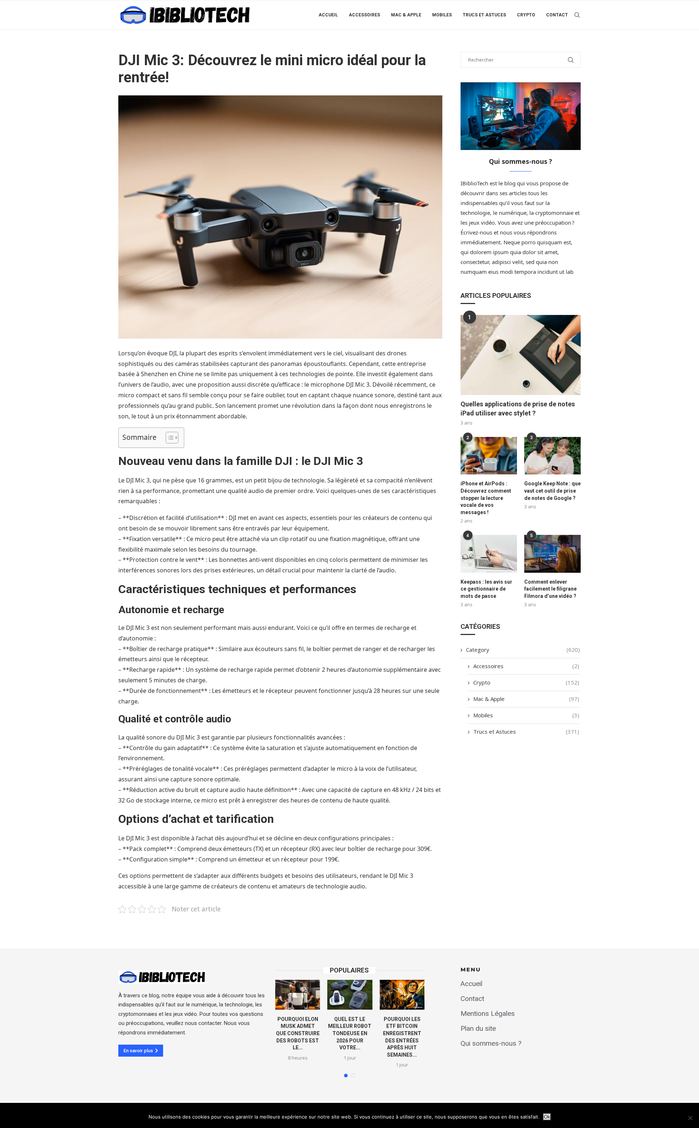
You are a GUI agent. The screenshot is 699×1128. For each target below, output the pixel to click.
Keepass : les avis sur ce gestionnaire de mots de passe (486, 589)
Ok (547, 1117)
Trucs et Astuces (484, 14)
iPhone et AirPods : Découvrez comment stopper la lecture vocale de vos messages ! (486, 498)
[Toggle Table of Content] (168, 437)
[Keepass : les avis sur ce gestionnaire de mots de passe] (489, 553)
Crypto (526, 14)
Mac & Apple (406, 14)
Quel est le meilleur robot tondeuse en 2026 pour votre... (349, 1033)
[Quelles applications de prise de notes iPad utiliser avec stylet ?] (521, 355)
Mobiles (442, 14)
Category (523, 649)
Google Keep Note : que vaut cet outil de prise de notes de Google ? (552, 491)
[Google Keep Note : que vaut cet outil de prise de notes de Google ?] (552, 455)
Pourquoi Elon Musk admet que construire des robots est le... (298, 1033)
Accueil (328, 14)
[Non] (690, 1117)
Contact (557, 14)
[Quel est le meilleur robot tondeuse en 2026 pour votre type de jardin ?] (349, 995)
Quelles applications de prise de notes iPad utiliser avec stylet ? (518, 408)
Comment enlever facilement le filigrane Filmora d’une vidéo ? (550, 589)
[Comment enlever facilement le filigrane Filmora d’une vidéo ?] (552, 553)
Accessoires (364, 14)
